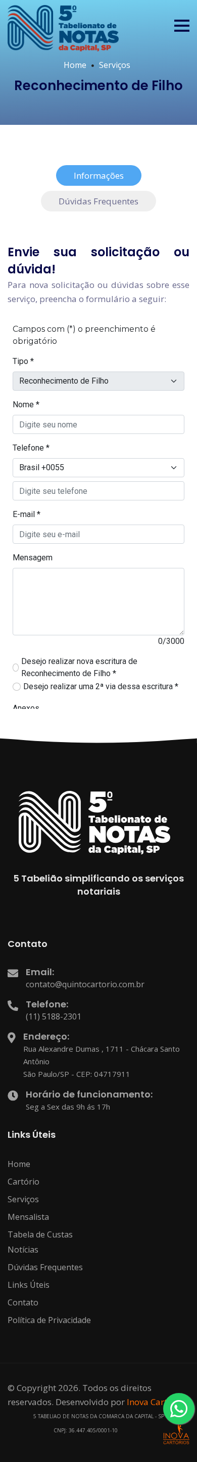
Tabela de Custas (40, 1234)
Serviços (114, 65)
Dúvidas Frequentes (45, 1267)
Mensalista (28, 1216)
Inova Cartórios (157, 1402)
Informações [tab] (99, 175)
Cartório (23, 1181)
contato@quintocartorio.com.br (85, 984)
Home (75, 65)
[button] (181, 26)
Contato (23, 1302)
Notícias (23, 1249)
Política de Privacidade (49, 1320)
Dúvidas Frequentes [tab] (98, 201)
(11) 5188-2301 (53, 1016)
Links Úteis (29, 1284)
